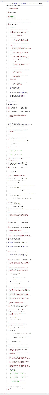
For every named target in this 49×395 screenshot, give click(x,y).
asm (37, 3)
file (21, 5)
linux (11, 3)
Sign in (47, 1)
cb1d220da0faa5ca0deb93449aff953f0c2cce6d (20, 3)
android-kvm (8, 3)
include (34, 3)
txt (45, 393)
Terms (9, 393)
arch (30, 3)
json (47, 393)
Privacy (7, 393)
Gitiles (4, 393)
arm (32, 3)
